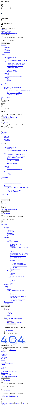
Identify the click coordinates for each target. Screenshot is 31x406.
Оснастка (6, 77)
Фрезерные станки (12, 71)
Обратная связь (5, 43)
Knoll (8, 74)
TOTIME (9, 58)
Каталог (3, 54)
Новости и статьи (5, 97)
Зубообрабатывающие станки (15, 66)
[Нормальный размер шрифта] (2, 4)
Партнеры (6, 49)
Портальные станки (12, 67)
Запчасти (6, 73)
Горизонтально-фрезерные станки (16, 64)
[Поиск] (2, 105)
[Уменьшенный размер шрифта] (1, 2)
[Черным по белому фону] (1, 9)
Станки (6, 61)
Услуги (2, 84)
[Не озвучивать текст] (1, 27)
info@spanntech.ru (5, 122)
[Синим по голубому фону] (1, 13)
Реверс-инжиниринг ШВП (14, 93)
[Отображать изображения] (1, 19)
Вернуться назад (5, 350)
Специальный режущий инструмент (17, 60)
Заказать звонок (5, 34)
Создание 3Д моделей (13, 94)
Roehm (9, 80)
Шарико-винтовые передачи (14, 76)
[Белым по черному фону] (1, 11)
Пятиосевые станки (12, 69)
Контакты (3, 98)
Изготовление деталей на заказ (12, 87)
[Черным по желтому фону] (1, 15)
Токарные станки (11, 70)
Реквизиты (7, 52)
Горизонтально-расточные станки (16, 63)
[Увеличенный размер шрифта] (2, 6)
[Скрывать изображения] (1, 21)
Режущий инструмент (10, 57)
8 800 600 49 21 (7, 31)
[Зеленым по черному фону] (1, 16)
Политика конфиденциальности (9, 396)
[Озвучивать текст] (2, 25)
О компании (7, 47)
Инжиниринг (4, 83)
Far (8, 79)
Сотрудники (7, 50)
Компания (3, 45)
